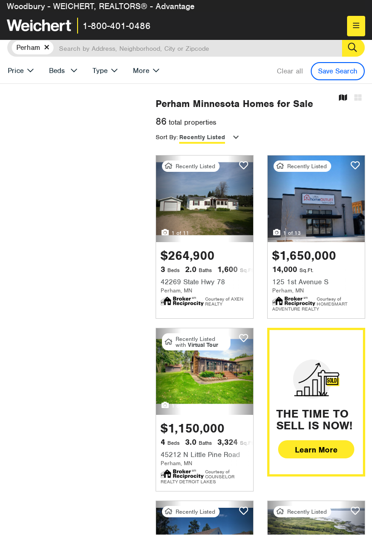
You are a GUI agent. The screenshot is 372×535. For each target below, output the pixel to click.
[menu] (356, 26)
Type (100, 70)
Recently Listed (202, 137)
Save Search (337, 71)
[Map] (343, 98)
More (141, 70)
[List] (358, 98)
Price (16, 70)
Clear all (290, 71)
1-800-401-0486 (117, 26)
